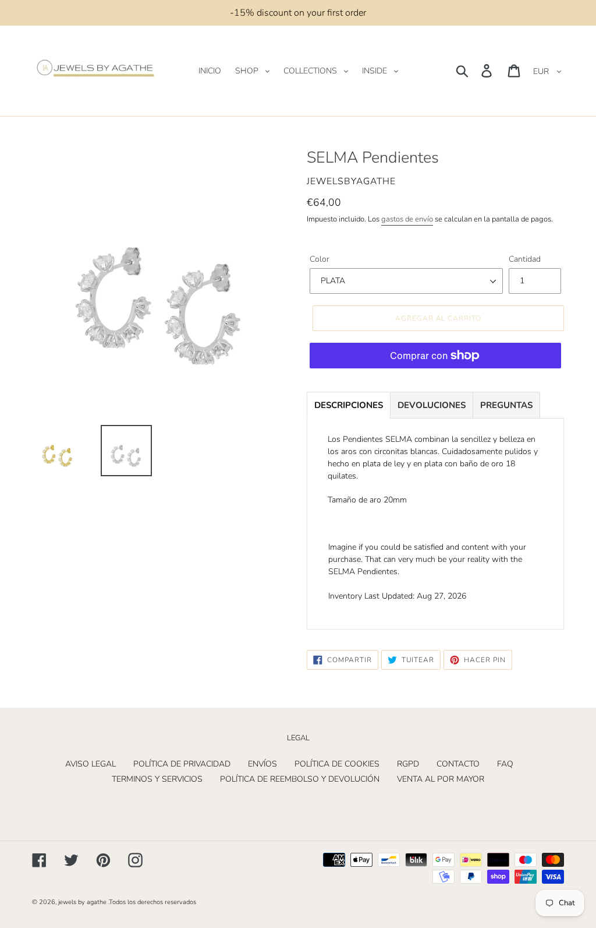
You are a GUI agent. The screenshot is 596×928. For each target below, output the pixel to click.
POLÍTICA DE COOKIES (337, 763)
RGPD (408, 763)
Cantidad (525, 259)
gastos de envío (407, 219)
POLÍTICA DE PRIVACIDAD (181, 763)
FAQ (505, 763)
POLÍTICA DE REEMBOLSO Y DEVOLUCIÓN (299, 779)
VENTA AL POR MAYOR (440, 779)
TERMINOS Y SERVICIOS (157, 779)
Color (319, 259)
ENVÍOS (262, 763)
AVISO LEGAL (90, 763)
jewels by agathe (82, 902)
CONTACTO (458, 763)
